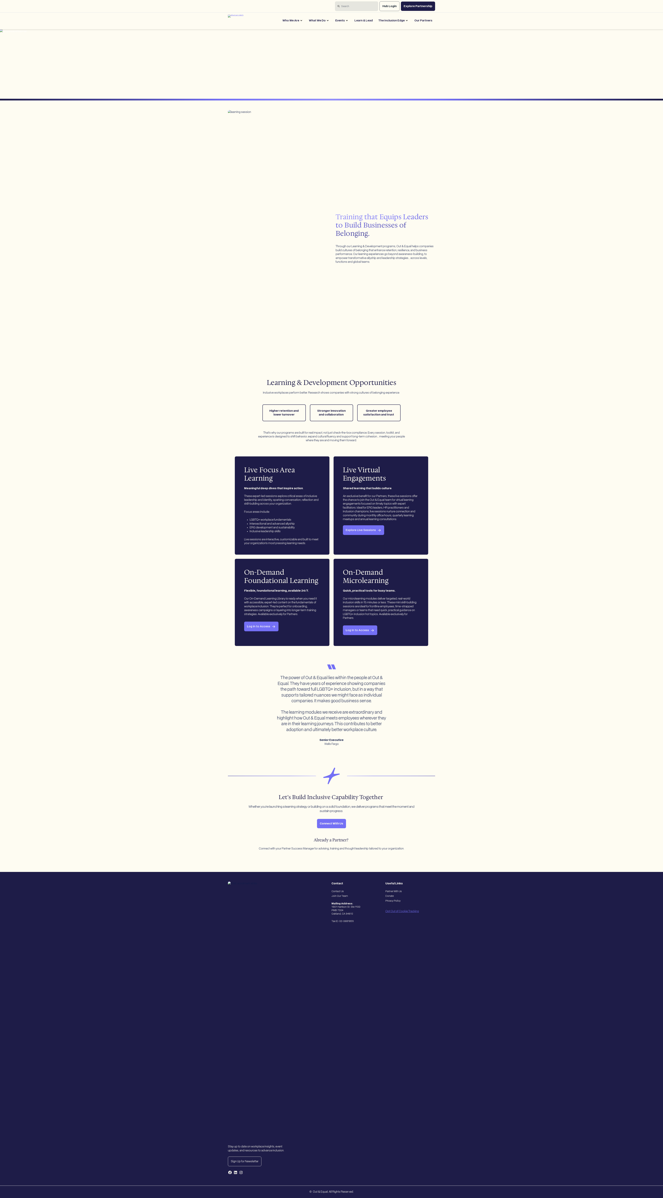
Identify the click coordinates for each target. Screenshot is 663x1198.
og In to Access (258, 626)
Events (340, 20)
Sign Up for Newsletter (244, 1161)
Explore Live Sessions (361, 530)
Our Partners (423, 20)
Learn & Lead (363, 20)
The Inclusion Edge (391, 20)
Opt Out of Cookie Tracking (402, 911)
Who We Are (290, 20)
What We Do (317, 20)
